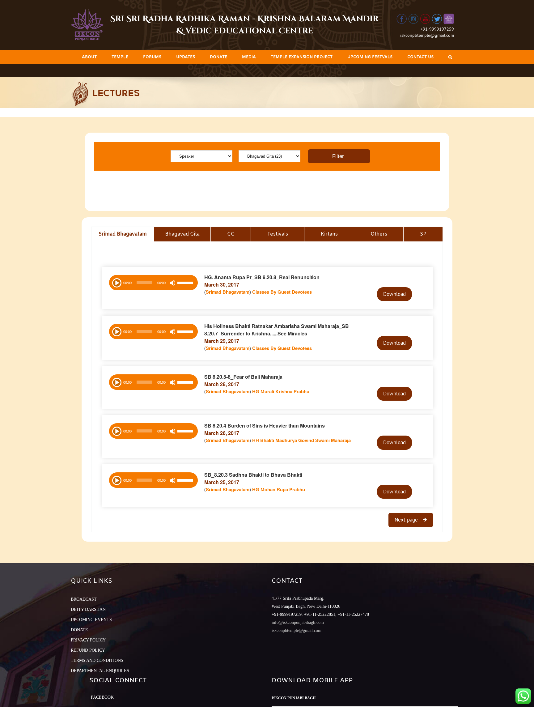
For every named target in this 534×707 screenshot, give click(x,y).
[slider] (186, 283)
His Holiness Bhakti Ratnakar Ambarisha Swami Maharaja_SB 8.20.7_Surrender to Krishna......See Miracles (276, 329)
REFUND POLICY (88, 650)
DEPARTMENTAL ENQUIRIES (100, 670)
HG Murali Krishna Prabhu (280, 391)
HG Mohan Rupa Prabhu (278, 489)
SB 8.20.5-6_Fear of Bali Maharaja (243, 376)
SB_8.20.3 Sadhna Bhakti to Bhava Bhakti (253, 474)
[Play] (116, 282)
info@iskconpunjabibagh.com (298, 622)
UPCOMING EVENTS (91, 619)
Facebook (102, 697)
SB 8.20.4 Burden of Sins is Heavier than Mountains (264, 425)
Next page (407, 519)
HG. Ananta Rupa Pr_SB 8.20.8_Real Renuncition (262, 277)
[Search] (450, 57)
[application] (153, 282)
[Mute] (172, 283)
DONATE (79, 630)
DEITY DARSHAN (88, 609)
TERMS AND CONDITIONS (97, 660)
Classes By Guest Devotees (282, 291)
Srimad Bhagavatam (227, 291)
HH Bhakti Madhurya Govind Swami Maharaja (301, 440)
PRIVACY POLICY (88, 640)
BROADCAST (84, 599)
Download (394, 294)
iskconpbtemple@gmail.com (427, 35)
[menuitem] (89, 57)
